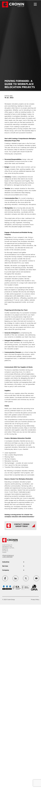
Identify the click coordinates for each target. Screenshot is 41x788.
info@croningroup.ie (8, 555)
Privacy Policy (35, 598)
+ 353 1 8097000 (7, 556)
